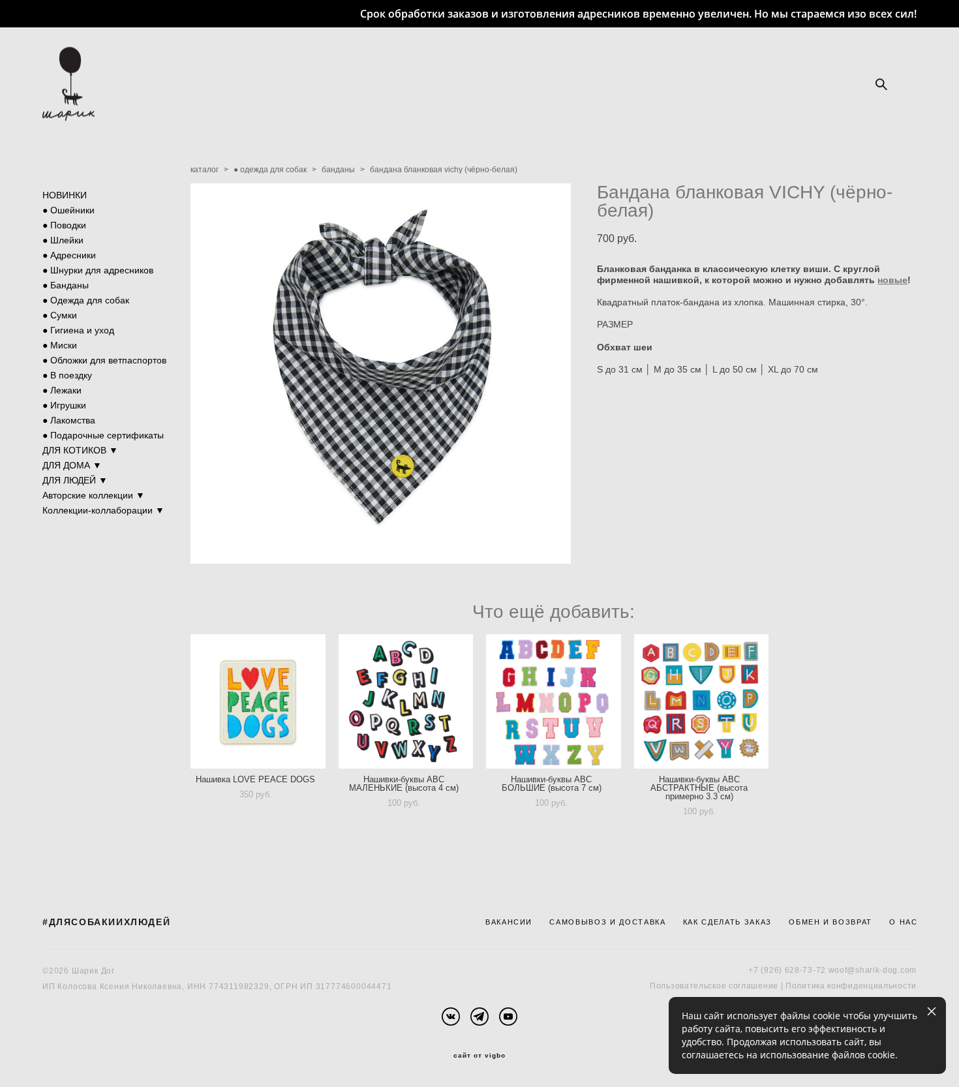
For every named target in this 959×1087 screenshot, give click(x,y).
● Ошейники (68, 210)
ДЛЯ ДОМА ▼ (72, 465)
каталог (204, 169)
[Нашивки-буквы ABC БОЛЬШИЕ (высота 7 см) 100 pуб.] (553, 701)
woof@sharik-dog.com (873, 970)
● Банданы (65, 285)
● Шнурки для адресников (97, 270)
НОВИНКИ (64, 195)
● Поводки (64, 225)
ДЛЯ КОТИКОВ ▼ (80, 450)
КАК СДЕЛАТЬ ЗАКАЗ (727, 922)
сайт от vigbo (479, 1055)
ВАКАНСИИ (508, 922)
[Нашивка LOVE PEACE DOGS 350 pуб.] (258, 701)
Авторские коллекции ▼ (93, 495)
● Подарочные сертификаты (103, 435)
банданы (338, 169)
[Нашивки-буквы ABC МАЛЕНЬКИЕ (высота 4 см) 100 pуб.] (406, 701)
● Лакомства (68, 420)
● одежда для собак (270, 169)
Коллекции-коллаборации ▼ (103, 510)
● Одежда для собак (85, 300)
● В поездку (67, 375)
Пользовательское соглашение (714, 985)
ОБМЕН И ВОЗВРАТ (830, 922)
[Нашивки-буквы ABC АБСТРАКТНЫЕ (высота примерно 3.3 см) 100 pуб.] (701, 701)
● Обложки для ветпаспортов (104, 360)
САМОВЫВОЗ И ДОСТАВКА (607, 922)
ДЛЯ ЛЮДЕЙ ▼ (75, 480)
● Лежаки (62, 390)
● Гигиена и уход (78, 330)
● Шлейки (63, 240)
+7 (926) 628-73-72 (787, 970)
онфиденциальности (874, 985)
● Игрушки (64, 405)
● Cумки (59, 315)
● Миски (59, 345)
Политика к (808, 985)
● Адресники (69, 255)
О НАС (903, 922)
